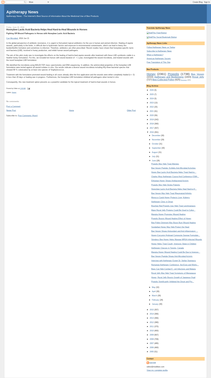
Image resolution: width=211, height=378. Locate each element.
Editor (153, 362)
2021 (152, 111)
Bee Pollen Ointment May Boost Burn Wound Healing (173, 223)
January (155, 304)
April (154, 291)
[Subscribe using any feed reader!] (157, 33)
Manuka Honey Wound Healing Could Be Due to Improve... (175, 252)
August (155, 152)
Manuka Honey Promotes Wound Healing (168, 214)
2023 (152, 103)
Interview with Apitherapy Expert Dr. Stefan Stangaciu (173, 261)
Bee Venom (197, 74)
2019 (152, 119)
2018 (152, 124)
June (154, 161)
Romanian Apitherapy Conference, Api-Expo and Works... (175, 265)
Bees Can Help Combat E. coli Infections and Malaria (173, 269)
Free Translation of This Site (158, 62)
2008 (152, 339)
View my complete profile (157, 370)
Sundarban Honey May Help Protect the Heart (170, 227)
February (156, 300)
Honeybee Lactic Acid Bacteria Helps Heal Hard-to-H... (174, 189)
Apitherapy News (22, 12)
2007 (152, 343)
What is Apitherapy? (155, 55)
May (154, 287)
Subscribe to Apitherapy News (159, 51)
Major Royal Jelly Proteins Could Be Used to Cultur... (173, 210)
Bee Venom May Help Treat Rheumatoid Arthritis (171, 193)
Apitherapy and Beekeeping (169, 77)
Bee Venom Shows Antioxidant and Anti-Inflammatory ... (174, 231)
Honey (14, 92)
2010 (152, 331)
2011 (152, 326)
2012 (152, 322)
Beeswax (184, 80)
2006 (152, 347)
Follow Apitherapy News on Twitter (161, 47)
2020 (152, 115)
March (155, 295)
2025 (152, 94)
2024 (152, 98)
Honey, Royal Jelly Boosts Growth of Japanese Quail (173, 277)
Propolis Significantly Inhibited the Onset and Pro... (172, 282)
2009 (152, 335)
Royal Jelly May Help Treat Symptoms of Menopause (173, 273)
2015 (152, 310)
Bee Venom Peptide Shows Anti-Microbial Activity (171, 256)
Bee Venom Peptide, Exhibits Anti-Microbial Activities (173, 168)
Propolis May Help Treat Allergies (165, 164)
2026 (152, 90)
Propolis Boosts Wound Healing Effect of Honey (171, 218)
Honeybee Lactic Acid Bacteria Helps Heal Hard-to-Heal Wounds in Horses (46, 29)
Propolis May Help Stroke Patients (165, 185)
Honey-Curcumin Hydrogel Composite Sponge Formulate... (175, 235)
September (156, 148)
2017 (152, 128)
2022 (152, 107)
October (155, 144)
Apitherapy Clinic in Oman (162, 202)
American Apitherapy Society (159, 58)
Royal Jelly (198, 77)
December (156, 135)
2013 (152, 318)
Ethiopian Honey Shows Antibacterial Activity (170, 181)
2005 (152, 352)
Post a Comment (13, 106)
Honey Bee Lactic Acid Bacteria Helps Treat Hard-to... (173, 172)
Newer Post (11, 110)
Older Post (131, 110)
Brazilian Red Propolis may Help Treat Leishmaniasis (173, 206)
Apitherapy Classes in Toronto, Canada (167, 248)
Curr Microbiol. (12, 38)
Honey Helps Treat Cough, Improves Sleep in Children (173, 244)
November (156, 140)
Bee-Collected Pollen (163, 79)
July (154, 156)
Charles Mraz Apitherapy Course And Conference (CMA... (175, 176)
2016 (152, 132)
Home (71, 110)
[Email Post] (28, 88)
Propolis (173, 74)
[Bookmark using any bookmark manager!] (162, 37)
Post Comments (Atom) (28, 116)
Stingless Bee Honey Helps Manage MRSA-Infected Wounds (176, 239)
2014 (152, 314)
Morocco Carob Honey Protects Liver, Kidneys (170, 197)
